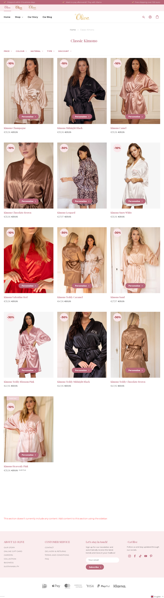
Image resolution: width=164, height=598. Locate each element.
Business (9, 562)
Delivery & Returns (55, 551)
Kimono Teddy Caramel (70, 297)
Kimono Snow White (121, 212)
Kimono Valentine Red (16, 297)
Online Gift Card (13, 551)
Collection (10, 559)
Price (6, 51)
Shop (17, 17)
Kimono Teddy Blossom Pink (19, 381)
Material (36, 51)
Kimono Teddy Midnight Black (73, 381)
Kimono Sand (118, 297)
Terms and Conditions (57, 555)
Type (49, 51)
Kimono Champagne (15, 128)
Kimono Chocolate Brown (17, 212)
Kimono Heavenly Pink (16, 466)
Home (7, 17)
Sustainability (11, 566)
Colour (20, 51)
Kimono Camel (118, 128)
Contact (49, 547)
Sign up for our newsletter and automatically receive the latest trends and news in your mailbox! (100, 550)
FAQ (47, 559)
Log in (150, 17)
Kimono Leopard (66, 212)
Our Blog (47, 17)
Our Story (33, 17)
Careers (8, 555)
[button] (157, 596)
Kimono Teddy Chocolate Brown (128, 381)
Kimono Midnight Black (70, 128)
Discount (63, 51)
